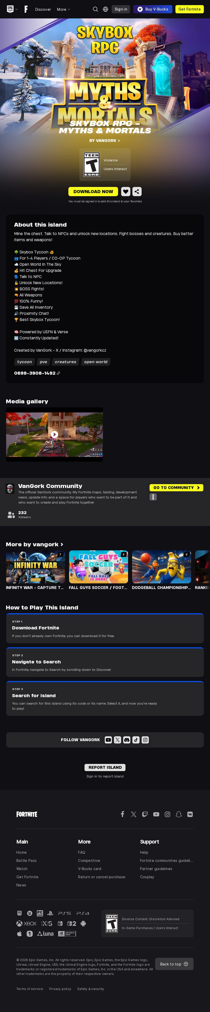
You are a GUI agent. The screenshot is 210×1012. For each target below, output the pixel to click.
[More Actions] (153, 497)
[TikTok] (136, 739)
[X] (117, 739)
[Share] (137, 191)
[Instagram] (145, 739)
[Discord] (126, 739)
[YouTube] (108, 739)
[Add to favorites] (125, 191)
